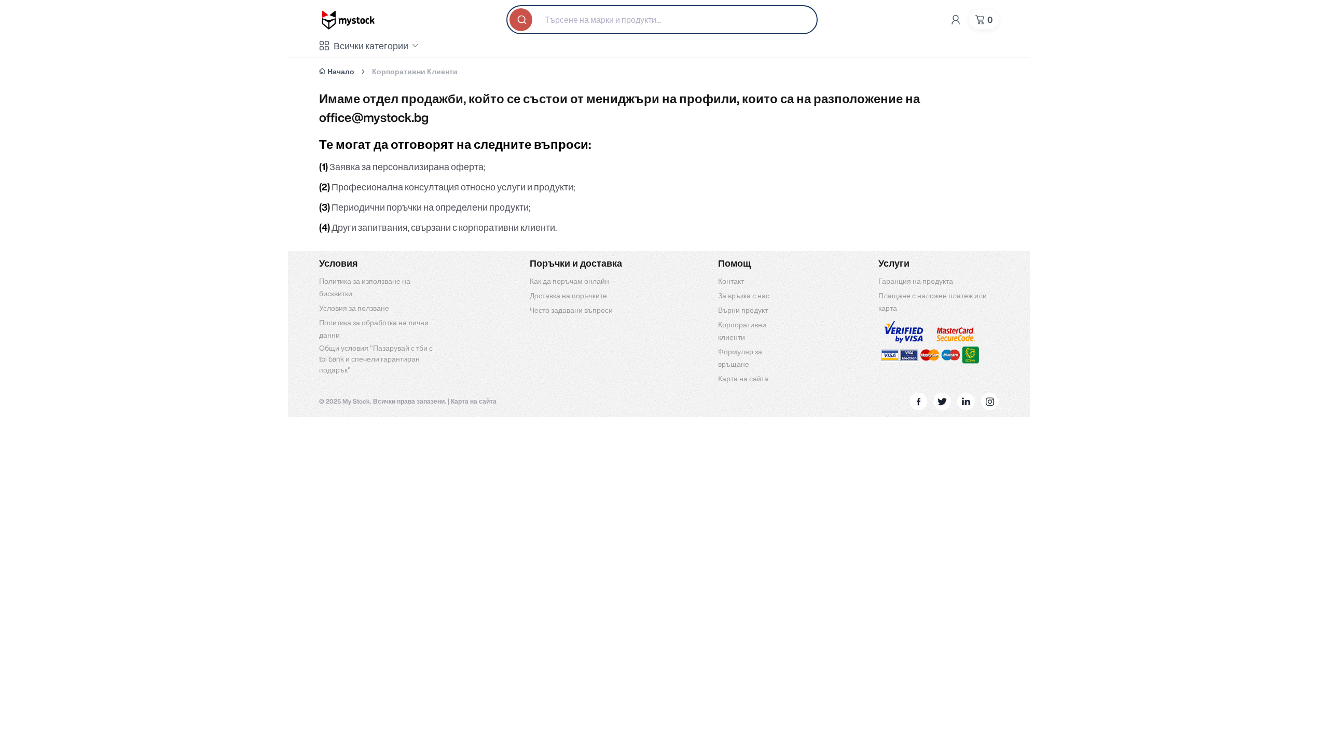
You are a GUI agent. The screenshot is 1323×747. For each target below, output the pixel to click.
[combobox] (662, 19)
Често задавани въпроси (571, 310)
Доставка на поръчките (568, 295)
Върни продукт (743, 310)
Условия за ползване (354, 308)
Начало (340, 71)
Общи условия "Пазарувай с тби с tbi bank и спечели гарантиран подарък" (376, 359)
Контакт (731, 281)
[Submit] (521, 19)
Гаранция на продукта (915, 281)
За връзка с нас (743, 295)
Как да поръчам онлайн (569, 281)
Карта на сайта (743, 378)
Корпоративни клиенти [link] (415, 71)
